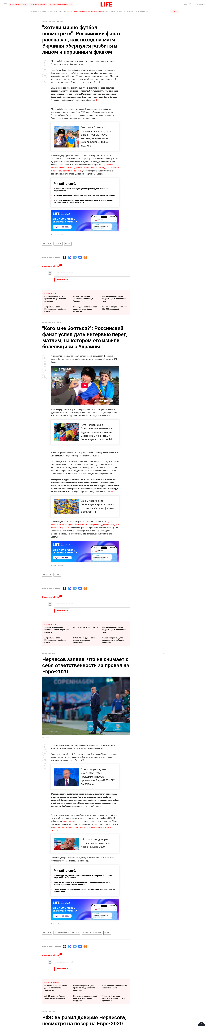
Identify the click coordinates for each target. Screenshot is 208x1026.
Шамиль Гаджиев (58, 565)
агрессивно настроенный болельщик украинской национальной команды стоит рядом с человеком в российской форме (85, 167)
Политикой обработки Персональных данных (84, 11)
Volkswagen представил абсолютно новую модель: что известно (56, 629)
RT (97, 100)
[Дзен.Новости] (64, 257)
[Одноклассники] (85, 257)
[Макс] (69, 257)
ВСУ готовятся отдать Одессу (85, 627)
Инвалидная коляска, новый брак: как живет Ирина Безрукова (85, 309)
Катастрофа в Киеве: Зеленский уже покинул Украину (83, 298)
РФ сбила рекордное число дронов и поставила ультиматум (84, 640)
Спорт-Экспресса (71, 821)
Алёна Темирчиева (58, 235)
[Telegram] (75, 257)
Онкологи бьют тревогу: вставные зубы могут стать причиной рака (113, 998)
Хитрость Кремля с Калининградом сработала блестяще (55, 309)
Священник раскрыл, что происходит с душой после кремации (55, 298)
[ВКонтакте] (80, 257)
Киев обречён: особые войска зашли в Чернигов (114, 986)
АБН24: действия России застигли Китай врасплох (54, 997)
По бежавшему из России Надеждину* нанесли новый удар (114, 298)
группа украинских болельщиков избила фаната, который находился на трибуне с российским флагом (85, 524)
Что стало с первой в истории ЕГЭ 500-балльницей (114, 308)
